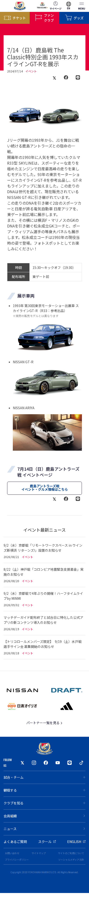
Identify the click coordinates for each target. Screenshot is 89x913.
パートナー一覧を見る (43, 722)
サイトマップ (39, 853)
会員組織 (10, 815)
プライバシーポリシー (17, 859)
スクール (45, 841)
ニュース (10, 828)
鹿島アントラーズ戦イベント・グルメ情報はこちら (44, 488)
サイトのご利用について (71, 853)
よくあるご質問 (15, 841)
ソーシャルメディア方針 (71, 859)
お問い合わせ (12, 853)
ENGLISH (74, 841)
